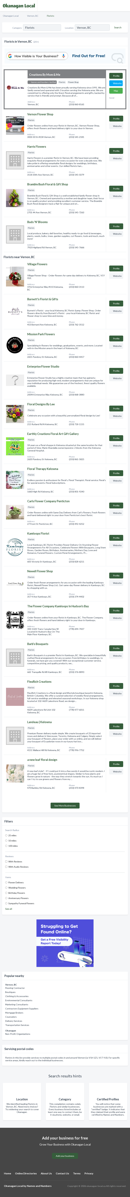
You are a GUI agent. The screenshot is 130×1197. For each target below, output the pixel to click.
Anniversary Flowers (18, 898)
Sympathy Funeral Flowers (21, 903)
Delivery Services (13, 1021)
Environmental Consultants (18, 1000)
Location (69, 27)
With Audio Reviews (18, 866)
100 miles (13, 845)
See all (8, 908)
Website (117, 83)
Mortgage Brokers (14, 1012)
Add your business (65, 1156)
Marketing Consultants (16, 1004)
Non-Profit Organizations (17, 1034)
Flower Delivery (16, 882)
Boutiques (10, 992)
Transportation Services (17, 1025)
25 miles (12, 835)
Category (17, 27)
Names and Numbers (39, 1185)
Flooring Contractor (15, 988)
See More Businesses (65, 805)
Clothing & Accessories (17, 996)
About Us (46, 1173)
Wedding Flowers (17, 887)
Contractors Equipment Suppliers (21, 1008)
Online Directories (26, 1173)
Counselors (11, 1016)
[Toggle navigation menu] (125, 5)
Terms (77, 1173)
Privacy (88, 1173)
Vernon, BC (32, 15)
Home (7, 1173)
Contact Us (62, 1173)
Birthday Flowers (16, 893)
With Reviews (15, 861)
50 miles (12, 840)
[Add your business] (65, 1152)
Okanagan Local (11, 15)
